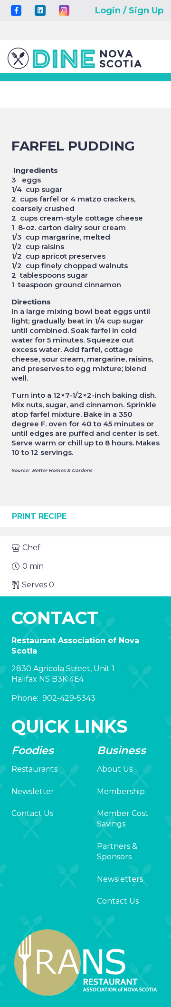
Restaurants (34, 769)
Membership (121, 791)
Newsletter (32, 791)
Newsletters (120, 879)
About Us (115, 769)
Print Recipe (39, 516)
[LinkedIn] (40, 10)
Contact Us (32, 813)
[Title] (16, 10)
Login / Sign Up (129, 10)
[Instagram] (64, 10)
